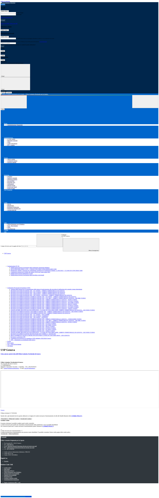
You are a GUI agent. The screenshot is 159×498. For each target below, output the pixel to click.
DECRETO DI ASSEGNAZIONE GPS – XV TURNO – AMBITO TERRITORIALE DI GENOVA (38, 290)
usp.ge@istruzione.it (29, 368)
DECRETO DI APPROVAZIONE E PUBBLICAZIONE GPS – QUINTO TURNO (33, 328)
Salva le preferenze (13, 433)
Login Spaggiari (43, 41)
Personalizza (4, 419)
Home (64, 234)
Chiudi (2, 51)
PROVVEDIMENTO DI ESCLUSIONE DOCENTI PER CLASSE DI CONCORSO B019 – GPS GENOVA (40, 335)
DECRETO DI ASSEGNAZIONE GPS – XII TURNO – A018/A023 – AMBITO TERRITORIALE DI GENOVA (41, 295)
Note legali (7, 469)
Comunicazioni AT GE (13, 266)
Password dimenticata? (7, 17)
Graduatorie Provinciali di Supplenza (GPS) (19, 287)
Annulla (3, 92)
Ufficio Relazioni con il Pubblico (12, 472)
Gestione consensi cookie (10, 478)
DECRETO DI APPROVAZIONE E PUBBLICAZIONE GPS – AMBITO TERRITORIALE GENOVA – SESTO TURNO (44, 304)
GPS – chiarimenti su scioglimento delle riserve (23, 340)
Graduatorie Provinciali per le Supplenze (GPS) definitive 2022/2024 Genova (31, 338)
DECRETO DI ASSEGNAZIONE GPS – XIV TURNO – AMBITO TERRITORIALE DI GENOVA (38, 292)
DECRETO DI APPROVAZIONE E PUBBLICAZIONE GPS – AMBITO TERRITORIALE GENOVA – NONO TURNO (44, 299)
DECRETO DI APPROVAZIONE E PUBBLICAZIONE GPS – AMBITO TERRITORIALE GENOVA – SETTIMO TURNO (45, 302)
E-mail (18, 38)
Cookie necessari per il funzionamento (11, 430)
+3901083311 (10, 444)
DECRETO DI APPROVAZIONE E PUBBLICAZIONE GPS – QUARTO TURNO (33, 329)
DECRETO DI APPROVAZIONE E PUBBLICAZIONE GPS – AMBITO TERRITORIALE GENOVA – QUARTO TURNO (45, 307)
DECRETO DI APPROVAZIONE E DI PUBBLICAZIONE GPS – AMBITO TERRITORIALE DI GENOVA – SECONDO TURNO (47, 311)
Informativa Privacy (9, 470)
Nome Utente (19, 12)
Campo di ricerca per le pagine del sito (11, 246)
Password (18, 14)
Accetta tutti (26, 419)
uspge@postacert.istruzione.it (11, 368)
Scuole (9, 341)
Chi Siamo (10, 346)
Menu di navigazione (93, 250)
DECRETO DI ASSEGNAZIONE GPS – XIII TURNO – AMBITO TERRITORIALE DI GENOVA (38, 293)
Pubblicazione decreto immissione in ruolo (22, 273)
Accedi (3, 4)
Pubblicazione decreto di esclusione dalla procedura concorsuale (27, 275)
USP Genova (7, 253)
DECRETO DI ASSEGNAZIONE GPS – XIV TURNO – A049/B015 (29, 316)
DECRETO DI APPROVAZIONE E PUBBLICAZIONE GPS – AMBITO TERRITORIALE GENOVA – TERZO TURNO (44, 308)
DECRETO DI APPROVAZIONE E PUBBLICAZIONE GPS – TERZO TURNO (33, 331)
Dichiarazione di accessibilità (11, 473)
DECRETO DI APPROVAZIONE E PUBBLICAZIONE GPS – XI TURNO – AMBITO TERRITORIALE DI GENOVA (43, 296)
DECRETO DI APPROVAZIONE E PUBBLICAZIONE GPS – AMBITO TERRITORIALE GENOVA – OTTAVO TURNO (44, 301)
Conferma (9, 92)
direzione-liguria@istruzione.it (22, 446)
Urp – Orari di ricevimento (14, 344)
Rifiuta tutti (14, 419)
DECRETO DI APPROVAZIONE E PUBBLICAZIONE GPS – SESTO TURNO (33, 326)
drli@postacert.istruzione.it (20, 447)
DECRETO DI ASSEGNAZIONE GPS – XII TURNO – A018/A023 (29, 317)
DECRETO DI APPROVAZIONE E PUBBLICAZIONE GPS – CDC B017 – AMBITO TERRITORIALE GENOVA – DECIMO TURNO (48, 298)
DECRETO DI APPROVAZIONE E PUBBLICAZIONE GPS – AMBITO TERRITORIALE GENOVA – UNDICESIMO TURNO (46, 319)
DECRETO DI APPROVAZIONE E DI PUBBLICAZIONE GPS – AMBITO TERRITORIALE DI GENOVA (40, 313)
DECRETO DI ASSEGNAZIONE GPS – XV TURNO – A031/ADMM (30, 314)
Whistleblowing (8, 476)
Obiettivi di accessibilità (10, 475)
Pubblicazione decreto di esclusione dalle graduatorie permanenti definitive (30, 267)
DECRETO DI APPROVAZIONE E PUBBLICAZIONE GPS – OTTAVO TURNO (33, 323)
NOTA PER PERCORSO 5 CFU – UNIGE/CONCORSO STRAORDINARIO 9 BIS (34, 269)
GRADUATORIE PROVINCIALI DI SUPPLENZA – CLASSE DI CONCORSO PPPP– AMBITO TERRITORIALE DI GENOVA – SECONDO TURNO (53, 310)
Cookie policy (7, 467)
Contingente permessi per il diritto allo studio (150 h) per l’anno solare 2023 (30, 272)
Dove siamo (10, 343)
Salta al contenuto (5, 1)
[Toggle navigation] (14, 101)
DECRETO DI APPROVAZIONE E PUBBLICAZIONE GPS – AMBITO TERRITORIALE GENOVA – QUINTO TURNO (44, 305)
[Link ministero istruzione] (8, 3)
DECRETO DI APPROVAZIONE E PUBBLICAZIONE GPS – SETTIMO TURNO (33, 325)
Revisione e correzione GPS (18, 337)
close (2, 109)
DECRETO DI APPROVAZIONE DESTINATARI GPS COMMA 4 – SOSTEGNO (33, 334)
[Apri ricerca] (145, 101)
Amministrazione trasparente (11, 479)
